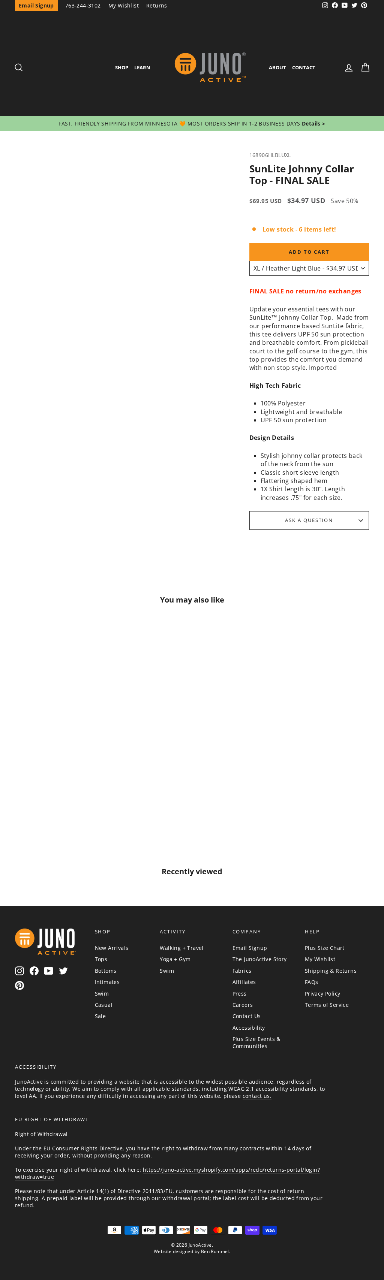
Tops (101, 959)
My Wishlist (123, 5)
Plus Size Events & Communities (256, 1042)
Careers (242, 1004)
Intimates (107, 981)
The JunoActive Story (259, 959)
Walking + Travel (181, 947)
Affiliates (244, 981)
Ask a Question (309, 520)
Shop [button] (121, 67)
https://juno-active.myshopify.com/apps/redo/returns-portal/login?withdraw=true (167, 1173)
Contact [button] (303, 67)
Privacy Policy (322, 993)
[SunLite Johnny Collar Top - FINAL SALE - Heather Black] (65, 792)
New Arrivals (112, 947)
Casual (103, 1004)
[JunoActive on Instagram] (19, 970)
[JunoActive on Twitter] (63, 970)
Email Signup (249, 947)
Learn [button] (142, 67)
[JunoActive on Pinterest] (19, 985)
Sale (100, 1016)
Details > (313, 123)
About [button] (277, 67)
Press (239, 993)
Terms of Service (327, 1004)
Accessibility (248, 1027)
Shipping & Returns (331, 970)
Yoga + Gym (175, 959)
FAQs (311, 981)
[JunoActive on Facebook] (34, 970)
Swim (102, 993)
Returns (156, 5)
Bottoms (106, 970)
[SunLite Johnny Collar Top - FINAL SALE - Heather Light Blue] (47, 792)
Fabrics (242, 970)
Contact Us (246, 1016)
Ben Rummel (215, 1251)
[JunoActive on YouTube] (48, 970)
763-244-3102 (83, 5)
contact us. (257, 1095)
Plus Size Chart (325, 947)
